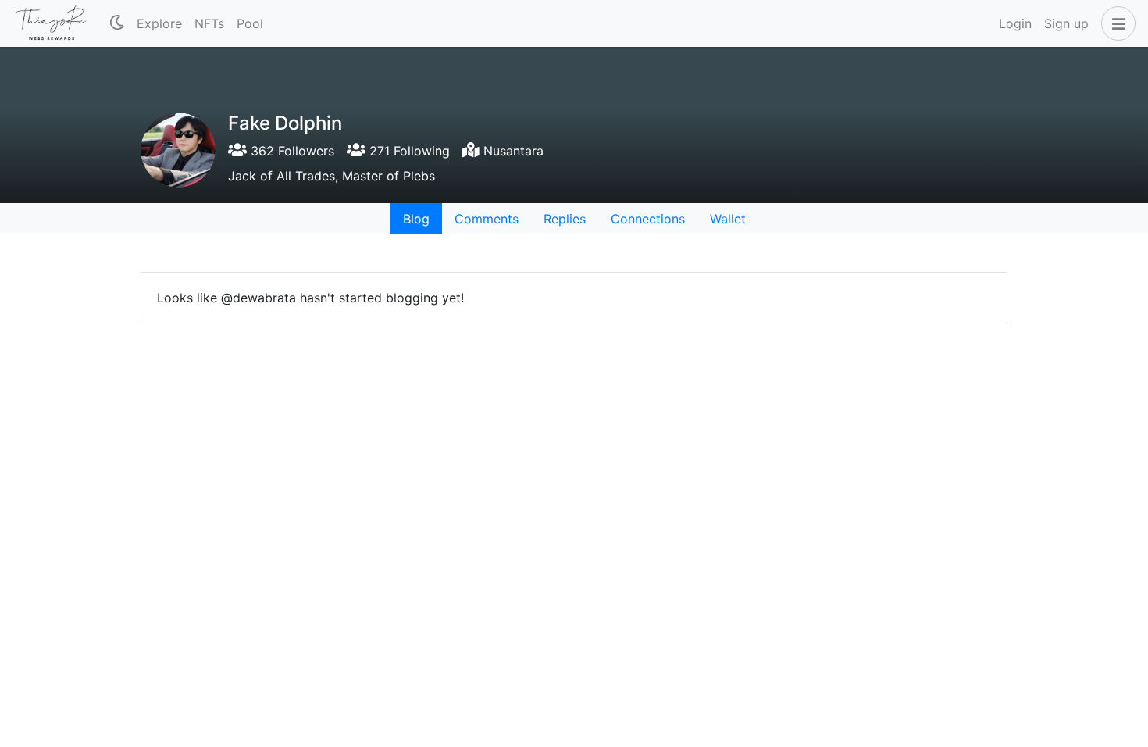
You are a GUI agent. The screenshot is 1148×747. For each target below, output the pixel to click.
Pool (250, 23)
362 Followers (290, 151)
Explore (159, 23)
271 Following (407, 151)
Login (1015, 23)
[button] (1115, 23)
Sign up (1066, 23)
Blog (416, 219)
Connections (648, 219)
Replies (565, 219)
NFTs (209, 23)
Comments (487, 219)
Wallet (728, 219)
